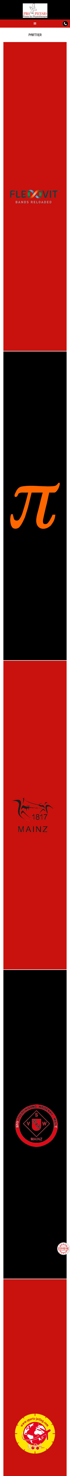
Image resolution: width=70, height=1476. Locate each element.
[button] (35, 23)
